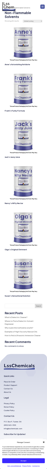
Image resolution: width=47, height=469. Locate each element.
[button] (44, 442)
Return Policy (9, 407)
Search (38, 306)
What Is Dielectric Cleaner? (16, 317)
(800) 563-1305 (10, 425)
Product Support (10, 385)
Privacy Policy (26, 466)
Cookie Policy (9, 410)
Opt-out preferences (14, 466)
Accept (23, 461)
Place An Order (9, 382)
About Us (7, 392)
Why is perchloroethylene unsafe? (19, 328)
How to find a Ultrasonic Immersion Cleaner (23, 335)
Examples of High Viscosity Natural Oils (21, 332)
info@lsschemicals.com (13, 428)
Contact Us (36, 466)
